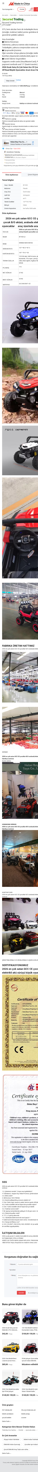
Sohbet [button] (18, 80)
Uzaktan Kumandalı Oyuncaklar (28, 15)
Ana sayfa (5, 15)
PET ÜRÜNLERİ (7, 1410)
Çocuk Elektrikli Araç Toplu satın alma (16, 1449)
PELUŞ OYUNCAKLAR (28, 1410)
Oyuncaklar (13, 15)
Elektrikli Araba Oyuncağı (12, 1444)
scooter (23, 1418)
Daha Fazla (6, 1453)
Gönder (21, 1293)
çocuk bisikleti (6, 1418)
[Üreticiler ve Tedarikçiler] (19, 4)
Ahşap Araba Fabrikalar (11, 1439)
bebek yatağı (25, 1414)
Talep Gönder (10, 81)
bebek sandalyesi (7, 1414)
